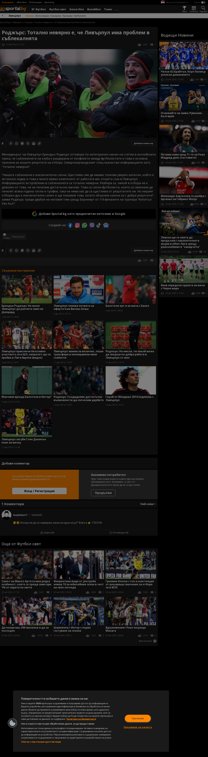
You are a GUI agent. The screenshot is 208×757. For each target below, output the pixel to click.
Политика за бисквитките (81, 718)
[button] (12, 723)
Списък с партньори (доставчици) (41, 741)
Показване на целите (138, 727)
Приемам (138, 718)
